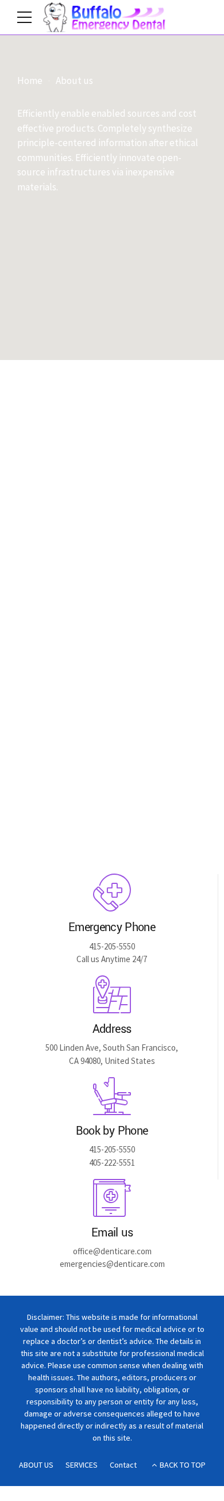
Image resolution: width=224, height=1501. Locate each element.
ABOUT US (36, 1465)
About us (74, 81)
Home (30, 81)
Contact (123, 1465)
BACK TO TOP (183, 1465)
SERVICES (81, 1465)
